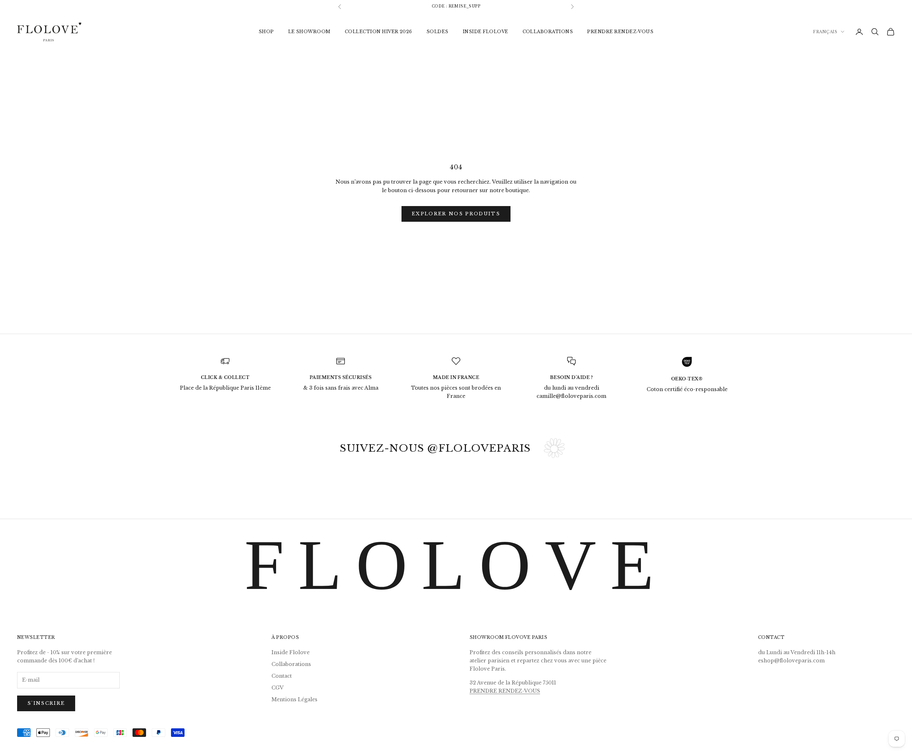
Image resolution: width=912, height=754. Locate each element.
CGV (277, 687)
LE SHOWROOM (309, 31)
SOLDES (437, 31)
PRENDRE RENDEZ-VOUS (620, 31)
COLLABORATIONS (548, 31)
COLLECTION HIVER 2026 (378, 31)
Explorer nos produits (456, 214)
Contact (281, 676)
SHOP (266, 31)
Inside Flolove (290, 652)
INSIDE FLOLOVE (485, 31)
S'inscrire (46, 703)
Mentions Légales (294, 699)
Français (825, 31)
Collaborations (291, 664)
